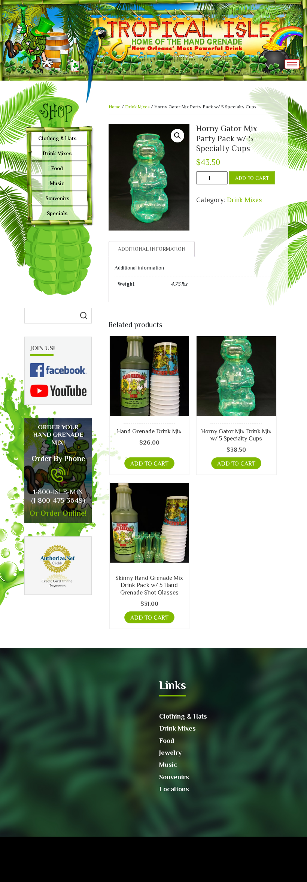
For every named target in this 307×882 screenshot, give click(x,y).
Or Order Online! (58, 513)
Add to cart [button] (149, 463)
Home (115, 106)
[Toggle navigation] (292, 64)
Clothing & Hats (57, 138)
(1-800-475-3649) (58, 500)
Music (57, 183)
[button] (177, 135)
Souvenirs (57, 198)
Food (57, 168)
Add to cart (252, 178)
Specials (57, 213)
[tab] (152, 249)
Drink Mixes (57, 153)
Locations (174, 789)
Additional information (151, 249)
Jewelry (170, 752)
